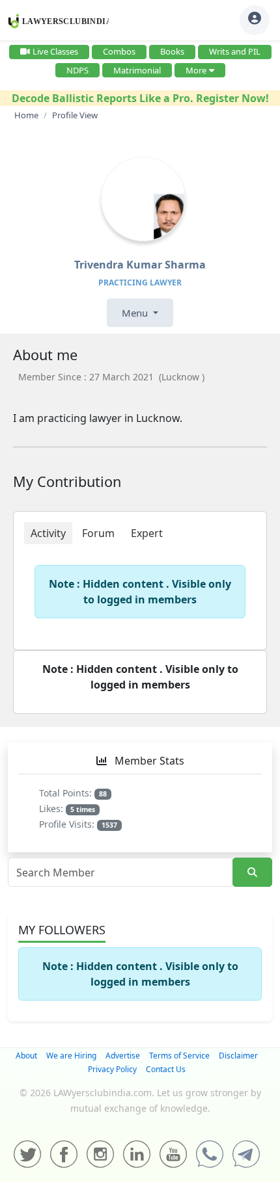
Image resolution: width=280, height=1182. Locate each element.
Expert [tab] (147, 533)
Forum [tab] (98, 533)
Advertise (122, 1055)
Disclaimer (238, 1055)
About (26, 1055)
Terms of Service (179, 1055)
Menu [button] (136, 312)
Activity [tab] (48, 533)
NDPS (77, 70)
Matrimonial (137, 70)
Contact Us (166, 1069)
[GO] (252, 872)
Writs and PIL (234, 51)
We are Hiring (71, 1055)
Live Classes (55, 51)
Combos (119, 51)
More (196, 70)
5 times (82, 809)
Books (172, 51)
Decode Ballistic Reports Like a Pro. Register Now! (140, 98)
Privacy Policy (112, 1069)
